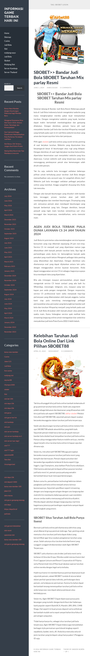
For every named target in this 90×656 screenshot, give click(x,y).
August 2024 (9, 294)
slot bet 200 (8, 399)
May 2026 (8, 206)
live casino (8, 371)
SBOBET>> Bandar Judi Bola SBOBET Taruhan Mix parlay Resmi (59, 77)
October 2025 (9, 229)
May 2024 (8, 308)
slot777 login (9, 450)
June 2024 (8, 304)
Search (7, 84)
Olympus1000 (9, 385)
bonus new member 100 (12, 486)
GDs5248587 (53, 351)
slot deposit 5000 (10, 482)
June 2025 (8, 248)
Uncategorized (9, 464)
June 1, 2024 (39, 88)
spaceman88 (9, 455)
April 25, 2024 (40, 351)
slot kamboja (9, 422)
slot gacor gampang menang (14, 500)
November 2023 (10, 332)
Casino (7, 41)
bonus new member (11, 352)
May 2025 (8, 252)
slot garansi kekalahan (12, 526)
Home (6, 33)
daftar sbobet (71, 413)
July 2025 (8, 243)
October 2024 (9, 285)
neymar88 (8, 380)
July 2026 (8, 196)
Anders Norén (78, 649)
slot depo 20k (9, 408)
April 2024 (8, 313)
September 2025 (10, 234)
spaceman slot (9, 535)
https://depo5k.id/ (10, 509)
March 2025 (8, 262)
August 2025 (9, 238)
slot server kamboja (11, 432)
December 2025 (10, 220)
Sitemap (7, 37)
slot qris (7, 427)
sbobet (6, 389)
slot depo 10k (9, 403)
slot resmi (7, 530)
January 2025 (9, 271)
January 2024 (9, 322)
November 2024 (10, 280)
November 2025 (10, 224)
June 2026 (8, 201)
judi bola (7, 514)
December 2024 (10, 276)
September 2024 (10, 290)
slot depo (7, 505)
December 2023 (10, 327)
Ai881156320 (52, 88)
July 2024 (8, 299)
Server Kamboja (10, 68)
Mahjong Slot (9, 64)
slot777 (7, 446)
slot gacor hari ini (10, 418)
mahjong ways (10, 53)
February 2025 (9, 266)
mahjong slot (9, 375)
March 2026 (8, 215)
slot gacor (7, 413)
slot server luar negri (11, 441)
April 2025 (8, 257)
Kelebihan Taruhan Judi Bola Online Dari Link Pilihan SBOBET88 (56, 341)
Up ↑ (67, 651)
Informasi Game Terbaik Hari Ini (13, 14)
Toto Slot (7, 460)
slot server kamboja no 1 (13, 436)
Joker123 (7, 361)
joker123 (7, 491)
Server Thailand (10, 72)
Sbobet (7, 60)
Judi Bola (8, 45)
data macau (8, 495)
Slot (5, 49)
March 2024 (8, 318)
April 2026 (8, 210)
